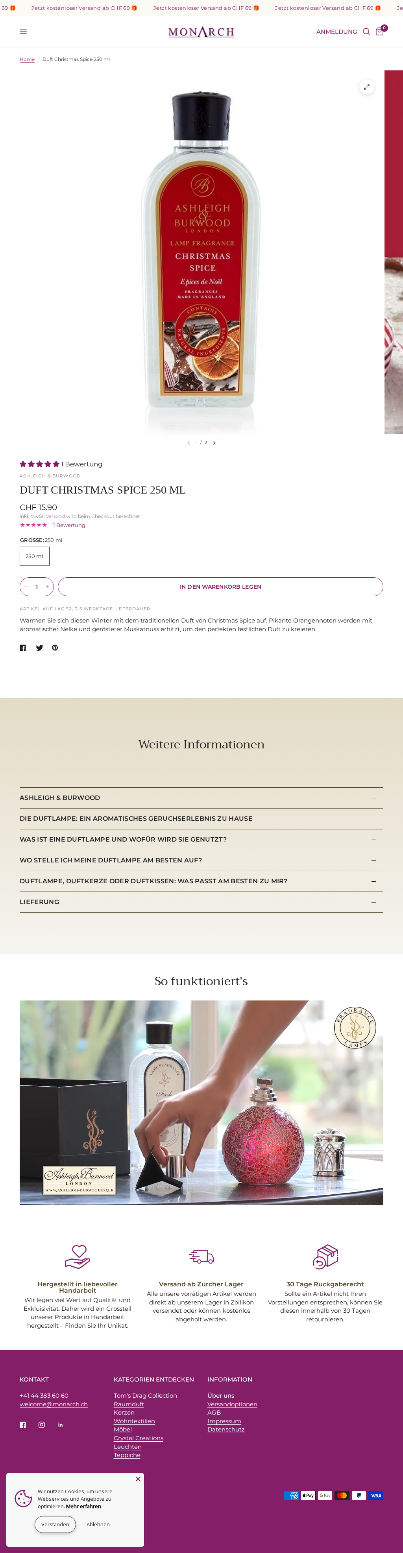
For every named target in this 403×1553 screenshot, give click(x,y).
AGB (214, 1412)
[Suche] (366, 32)
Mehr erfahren (83, 1506)
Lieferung (39, 902)
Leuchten (128, 1446)
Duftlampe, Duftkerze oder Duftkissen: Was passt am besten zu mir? (154, 881)
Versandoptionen (232, 1404)
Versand (55, 516)
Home (27, 59)
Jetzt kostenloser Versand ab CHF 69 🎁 (62, 8)
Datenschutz (226, 1429)
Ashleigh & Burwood (60, 797)
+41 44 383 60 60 (44, 1395)
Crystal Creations (138, 1438)
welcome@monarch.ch (54, 1404)
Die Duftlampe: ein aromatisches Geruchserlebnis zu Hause (136, 818)
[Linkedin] (66, 1424)
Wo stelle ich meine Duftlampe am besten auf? (111, 860)
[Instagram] (47, 1424)
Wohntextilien (134, 1421)
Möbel (123, 1429)
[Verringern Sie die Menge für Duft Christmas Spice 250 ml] (26, 587)
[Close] (138, 1479)
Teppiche (127, 1455)
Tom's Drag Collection (145, 1395)
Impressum (224, 1421)
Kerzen (124, 1412)
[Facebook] (28, 1424)
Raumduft (129, 1404)
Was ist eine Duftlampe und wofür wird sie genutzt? (123, 839)
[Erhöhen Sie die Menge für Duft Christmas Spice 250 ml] (48, 587)
